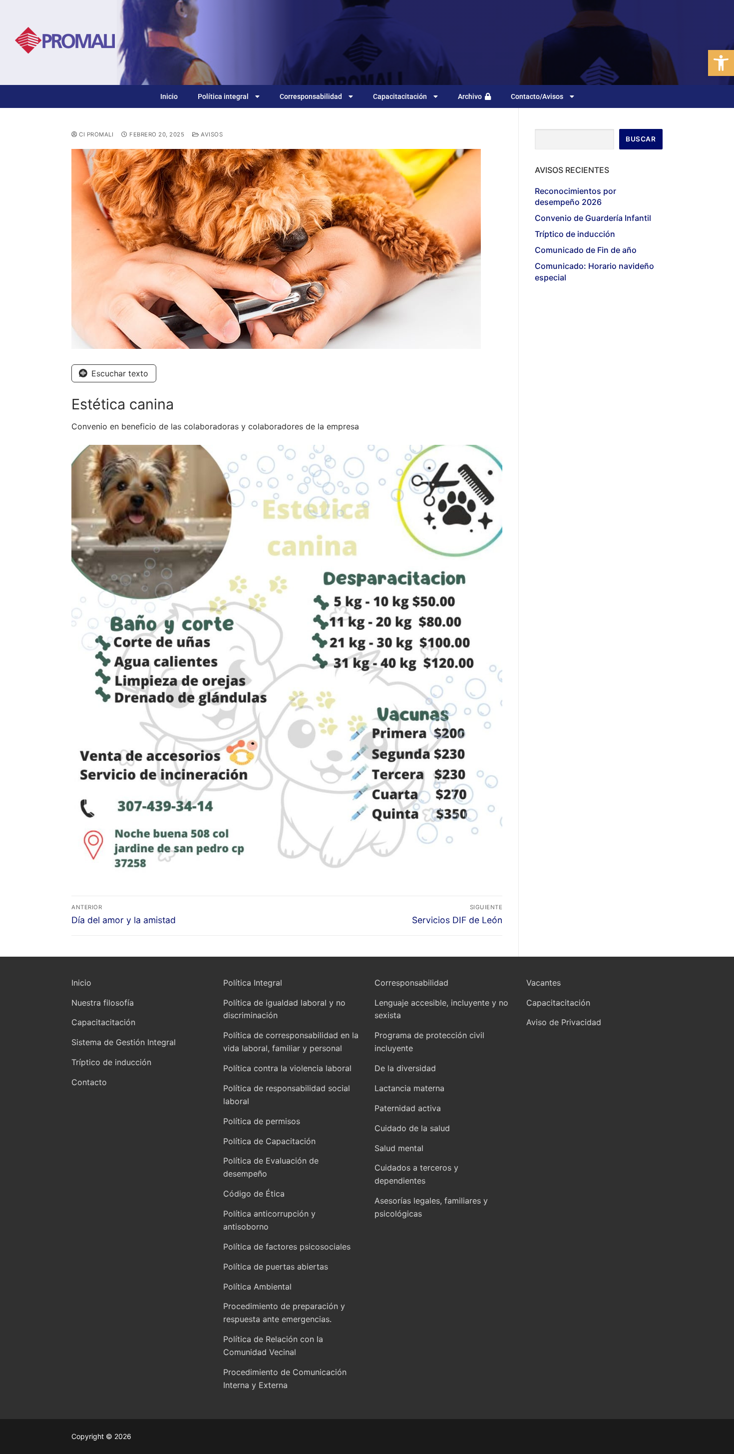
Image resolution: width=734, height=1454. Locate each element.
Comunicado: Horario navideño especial (594, 271)
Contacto (89, 1082)
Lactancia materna (409, 1088)
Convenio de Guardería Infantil (593, 218)
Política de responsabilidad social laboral (286, 1094)
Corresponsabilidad (311, 96)
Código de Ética (254, 1194)
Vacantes (543, 983)
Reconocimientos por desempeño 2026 (575, 196)
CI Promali (95, 134)
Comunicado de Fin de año (586, 250)
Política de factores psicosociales (287, 1247)
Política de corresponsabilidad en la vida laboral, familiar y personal (291, 1041)
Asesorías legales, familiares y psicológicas (431, 1207)
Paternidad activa (407, 1108)
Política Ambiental (257, 1287)
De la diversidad (405, 1068)
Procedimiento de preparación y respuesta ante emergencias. (284, 1312)
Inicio (169, 96)
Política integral (223, 96)
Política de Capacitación (269, 1141)
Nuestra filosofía (102, 1003)
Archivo (471, 96)
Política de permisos (261, 1121)
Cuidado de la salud (412, 1128)
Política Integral (252, 983)
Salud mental (398, 1148)
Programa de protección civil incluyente (429, 1041)
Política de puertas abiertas (275, 1267)
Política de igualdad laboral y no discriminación (284, 1009)
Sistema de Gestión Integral (123, 1042)
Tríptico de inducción (575, 234)
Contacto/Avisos (537, 96)
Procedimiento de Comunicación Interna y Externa (285, 1378)
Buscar (641, 139)
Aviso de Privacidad (563, 1022)
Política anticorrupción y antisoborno (269, 1220)
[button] (721, 63)
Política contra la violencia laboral (287, 1068)
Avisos (211, 134)
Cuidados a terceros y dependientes (416, 1174)
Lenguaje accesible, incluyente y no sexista (441, 1009)
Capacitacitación (400, 96)
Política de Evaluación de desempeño (271, 1167)
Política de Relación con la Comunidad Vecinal (273, 1345)
